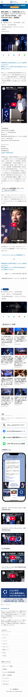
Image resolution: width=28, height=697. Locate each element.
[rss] (17, 689)
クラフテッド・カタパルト (19, 27)
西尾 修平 (4, 29)
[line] (14, 689)
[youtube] (16, 689)
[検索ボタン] (2, 2)
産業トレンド (6, 649)
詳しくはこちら (14, 7)
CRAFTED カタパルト (7, 22)
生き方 (4, 652)
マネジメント (6, 646)
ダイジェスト (6, 634)
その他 (4, 655)
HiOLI (23, 22)
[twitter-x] (12, 689)
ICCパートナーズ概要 (7, 666)
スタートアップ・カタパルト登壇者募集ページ (13, 255)
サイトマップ (6, 681)
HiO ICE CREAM (17, 22)
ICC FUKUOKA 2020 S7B (7, 27)
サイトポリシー (6, 678)
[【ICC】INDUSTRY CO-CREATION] (14, 2)
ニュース (5, 640)
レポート (5, 637)
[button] (3, 55)
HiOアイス (4, 24)
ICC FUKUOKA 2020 (12, 24)
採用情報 (5, 669)
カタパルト (5, 20)
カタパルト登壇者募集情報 (9, 672)
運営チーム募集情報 (7, 675)
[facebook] (10, 689)
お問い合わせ (6, 684)
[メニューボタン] (26, 2)
